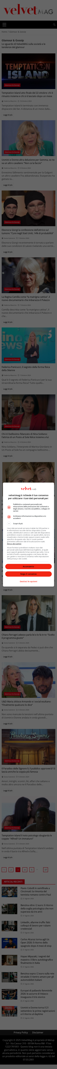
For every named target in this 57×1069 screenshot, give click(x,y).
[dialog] (28, 535)
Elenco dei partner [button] (14, 544)
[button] (28, 524)
